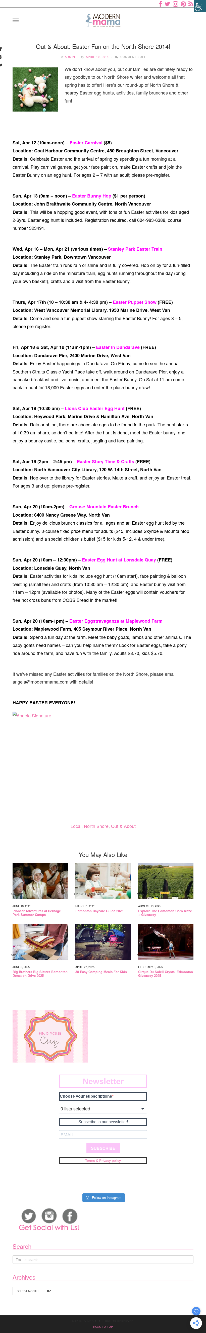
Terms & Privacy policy (103, 1161)
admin (70, 57)
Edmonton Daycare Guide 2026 (99, 911)
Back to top (103, 1326)
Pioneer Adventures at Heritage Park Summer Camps (37, 912)
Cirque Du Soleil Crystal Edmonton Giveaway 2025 (165, 973)
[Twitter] (167, 4)
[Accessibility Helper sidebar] (200, 6)
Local (76, 826)
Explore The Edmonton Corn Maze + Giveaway (165, 912)
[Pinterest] (183, 4)
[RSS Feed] (190, 4)
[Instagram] (175, 4)
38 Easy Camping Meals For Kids (101, 972)
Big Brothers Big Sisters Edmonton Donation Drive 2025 (40, 973)
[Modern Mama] (103, 18)
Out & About (123, 826)
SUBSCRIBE (103, 1148)
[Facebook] (160, 4)
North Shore (96, 826)
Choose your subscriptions (86, 1096)
